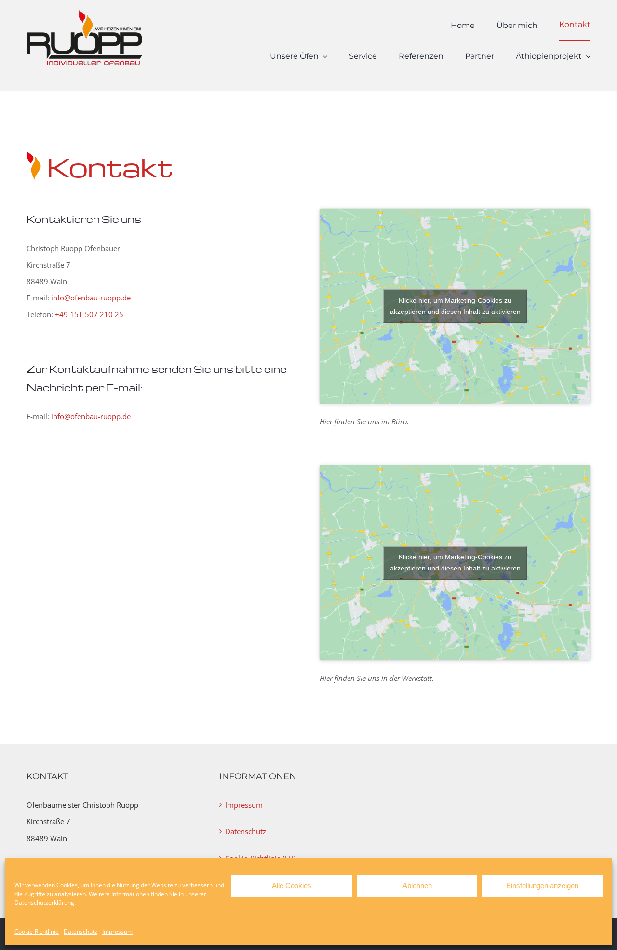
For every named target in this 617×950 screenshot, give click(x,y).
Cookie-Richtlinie (36, 931)
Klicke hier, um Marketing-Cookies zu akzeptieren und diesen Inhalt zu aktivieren (455, 306)
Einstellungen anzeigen (542, 886)
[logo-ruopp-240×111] (84, 13)
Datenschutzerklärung (44, 902)
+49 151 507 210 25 (89, 314)
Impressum (117, 931)
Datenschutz (80, 931)
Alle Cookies (291, 886)
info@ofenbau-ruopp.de (91, 297)
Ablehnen (417, 886)
